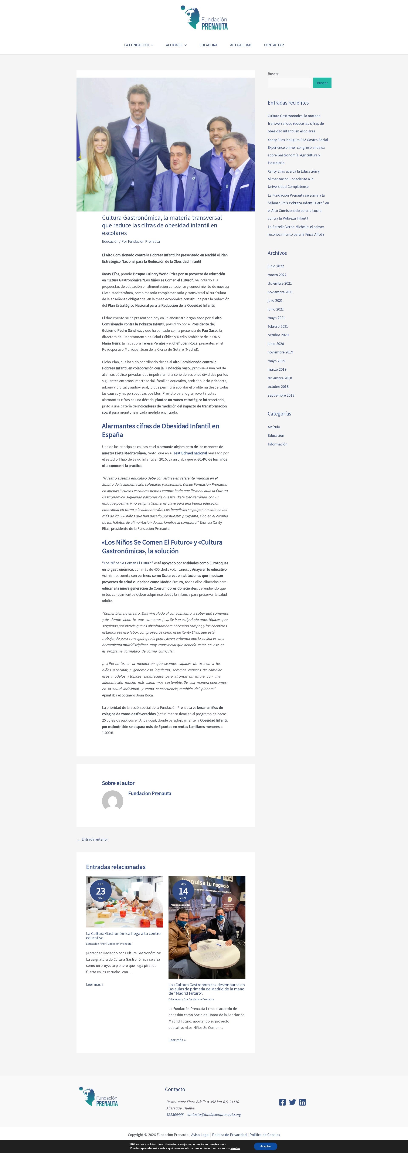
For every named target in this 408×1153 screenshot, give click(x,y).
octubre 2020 (278, 334)
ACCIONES (174, 45)
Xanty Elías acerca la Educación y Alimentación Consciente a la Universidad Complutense (294, 179)
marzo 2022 (277, 274)
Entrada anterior (92, 839)
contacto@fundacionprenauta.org (213, 1114)
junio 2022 (276, 266)
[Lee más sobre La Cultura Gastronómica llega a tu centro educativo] (124, 901)
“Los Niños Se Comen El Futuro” (127, 562)
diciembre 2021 (280, 283)
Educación (110, 241)
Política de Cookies (264, 1134)
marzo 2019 (277, 369)
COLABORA (208, 45)
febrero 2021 (278, 326)
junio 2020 (276, 343)
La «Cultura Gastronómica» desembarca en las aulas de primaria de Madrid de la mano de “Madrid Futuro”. (207, 989)
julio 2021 (275, 300)
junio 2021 (276, 309)
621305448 (174, 1114)
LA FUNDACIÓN (136, 45)
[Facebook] (282, 1102)
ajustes (235, 1148)
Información (277, 444)
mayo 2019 (276, 360)
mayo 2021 (276, 317)
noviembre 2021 (280, 291)
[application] (151, 45)
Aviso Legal (200, 1134)
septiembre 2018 (281, 395)
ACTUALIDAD (240, 45)
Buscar (273, 73)
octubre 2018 (278, 386)
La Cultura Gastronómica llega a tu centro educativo (123, 935)
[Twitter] (292, 1102)
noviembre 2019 (280, 352)
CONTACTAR (274, 45)
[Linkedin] (302, 1102)
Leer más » (94, 984)
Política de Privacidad (229, 1134)
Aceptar (265, 1146)
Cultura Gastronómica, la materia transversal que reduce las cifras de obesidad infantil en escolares (296, 123)
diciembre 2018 (280, 378)
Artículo (274, 426)
